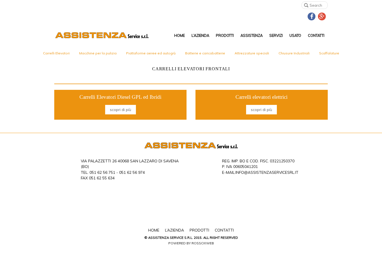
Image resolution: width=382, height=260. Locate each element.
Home (179, 35)
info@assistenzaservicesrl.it (266, 172)
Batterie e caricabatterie (205, 53)
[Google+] (322, 15)
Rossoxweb (203, 243)
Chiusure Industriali (294, 53)
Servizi (276, 35)
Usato (295, 35)
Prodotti (225, 35)
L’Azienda (200, 35)
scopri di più (120, 109)
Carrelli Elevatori (56, 53)
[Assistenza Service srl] (101, 32)
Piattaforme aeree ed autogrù (151, 53)
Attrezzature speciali (252, 53)
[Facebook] (311, 15)
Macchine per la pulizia (98, 53)
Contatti (316, 35)
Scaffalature (329, 53)
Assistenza (251, 35)
